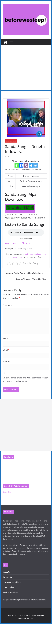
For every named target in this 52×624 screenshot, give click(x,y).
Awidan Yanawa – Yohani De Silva (31, 279)
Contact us (7, 492)
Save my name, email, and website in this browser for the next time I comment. (25, 379)
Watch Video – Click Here (19, 243)
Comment (8, 305)
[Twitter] (35, 165)
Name (6, 338)
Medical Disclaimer (10, 592)
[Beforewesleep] (5, 42)
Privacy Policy (8, 587)
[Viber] (26, 165)
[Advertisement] (26, 68)
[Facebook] (21, 165)
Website (6, 361)
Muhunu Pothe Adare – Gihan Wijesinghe (24, 273)
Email (6, 350)
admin (9, 157)
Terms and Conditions (12, 582)
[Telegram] (31, 165)
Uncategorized (11, 141)
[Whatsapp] (17, 165)
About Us (6, 572)
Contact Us (7, 577)
